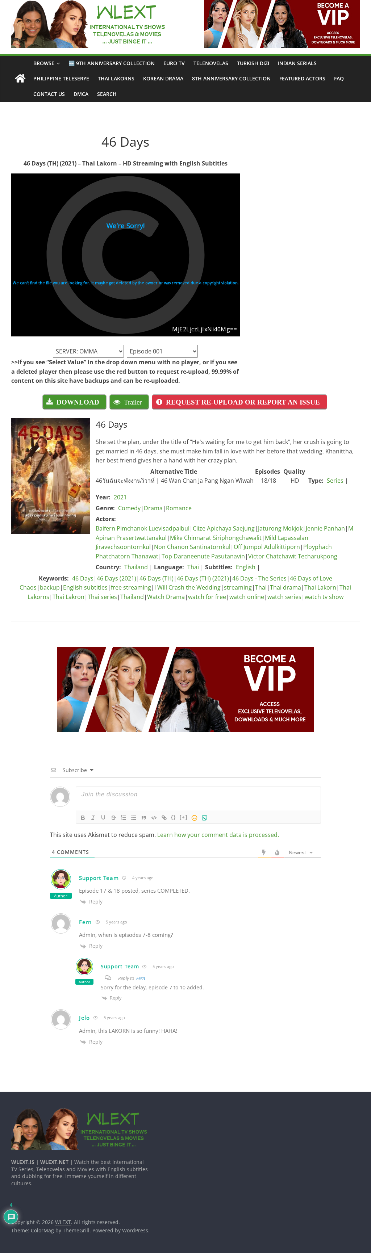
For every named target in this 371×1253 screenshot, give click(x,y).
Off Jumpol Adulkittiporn (267, 547)
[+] (184, 817)
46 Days (82, 578)
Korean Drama (163, 78)
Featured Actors (302, 78)
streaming (238, 587)
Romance (179, 508)
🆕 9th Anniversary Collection (111, 63)
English (245, 567)
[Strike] (113, 817)
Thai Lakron (68, 597)
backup (50, 587)
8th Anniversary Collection (231, 78)
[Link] (164, 817)
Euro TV (174, 63)
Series (335, 481)
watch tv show (324, 597)
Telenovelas (210, 63)
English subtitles (85, 587)
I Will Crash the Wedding (187, 587)
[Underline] (103, 817)
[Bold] (83, 817)
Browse (43, 63)
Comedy (129, 508)
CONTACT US (49, 94)
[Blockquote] (144, 817)
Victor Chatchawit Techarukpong (292, 556)
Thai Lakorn (320, 587)
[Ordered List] (123, 817)
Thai (193, 567)
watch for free (207, 597)
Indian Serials (297, 63)
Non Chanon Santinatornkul (192, 547)
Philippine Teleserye (61, 78)
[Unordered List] (134, 817)
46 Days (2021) (116, 578)
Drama (153, 508)
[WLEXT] (20, 79)
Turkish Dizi (253, 63)
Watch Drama (166, 597)
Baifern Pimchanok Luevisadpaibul (142, 528)
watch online (246, 597)
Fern (140, 978)
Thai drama (285, 587)
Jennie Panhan (325, 528)
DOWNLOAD (78, 401)
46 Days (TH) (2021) (203, 578)
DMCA (81, 94)
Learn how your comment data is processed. (218, 835)
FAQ (339, 78)
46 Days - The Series (259, 578)
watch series (284, 597)
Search (107, 94)
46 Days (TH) (156, 578)
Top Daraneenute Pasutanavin (203, 556)
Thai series (102, 597)
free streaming (131, 587)
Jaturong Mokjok (280, 528)
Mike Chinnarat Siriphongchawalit (216, 538)
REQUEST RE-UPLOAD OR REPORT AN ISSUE (243, 401)
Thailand (136, 567)
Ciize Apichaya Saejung (224, 528)
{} (173, 817)
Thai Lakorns (116, 78)
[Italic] (93, 817)
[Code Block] (154, 817)
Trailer (133, 401)
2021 (120, 497)
